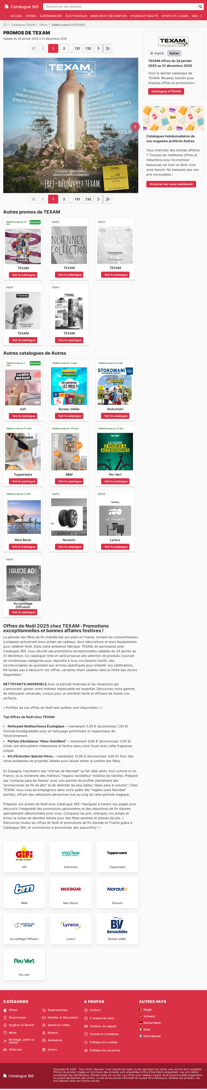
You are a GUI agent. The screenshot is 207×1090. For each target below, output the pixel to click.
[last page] (107, 48)
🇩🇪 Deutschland (150, 1022)
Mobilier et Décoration (108, 16)
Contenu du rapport (103, 1026)
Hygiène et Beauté (144, 16)
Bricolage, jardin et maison (21, 1041)
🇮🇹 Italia (144, 1029)
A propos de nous (102, 1018)
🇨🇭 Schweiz (147, 1016)
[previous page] (43, 48)
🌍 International (150, 1036)
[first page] (33, 48)
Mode (196, 16)
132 (88, 48)
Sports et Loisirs (175, 16)
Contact (95, 1010)
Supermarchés (51, 16)
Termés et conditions (104, 1034)
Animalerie (55, 1040)
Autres (52, 1049)
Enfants (53, 1032)
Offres (31, 16)
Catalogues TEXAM (23, 24)
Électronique (76, 16)
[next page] (98, 48)
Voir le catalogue (23, 275)
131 (77, 48)
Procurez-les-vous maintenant (171, 184)
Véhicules (15, 1049)
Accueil (16, 16)
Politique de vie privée (105, 1050)
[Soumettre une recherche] (200, 6)
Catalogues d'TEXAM (166, 91)
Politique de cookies (103, 1042)
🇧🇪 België (145, 1009)
